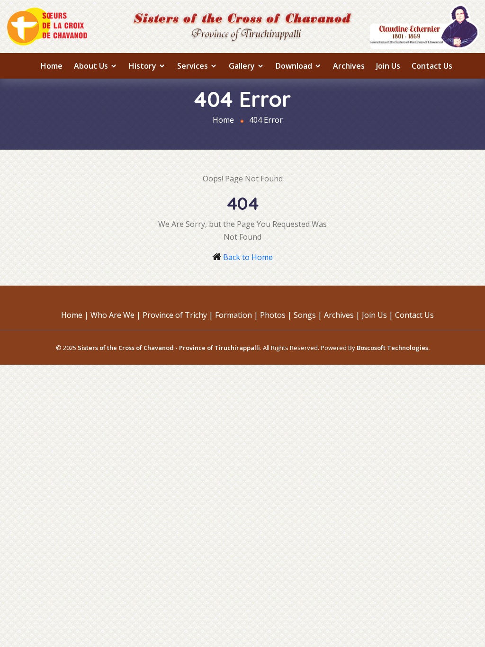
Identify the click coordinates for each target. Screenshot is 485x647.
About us (92, 66)
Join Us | (377, 315)
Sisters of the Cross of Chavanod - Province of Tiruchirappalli (169, 347)
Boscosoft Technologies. (393, 347)
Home (52, 66)
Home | (75, 315)
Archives (349, 66)
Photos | (276, 315)
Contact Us (432, 66)
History (143, 66)
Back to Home (248, 257)
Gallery (243, 66)
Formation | (236, 315)
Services (193, 66)
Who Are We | (115, 315)
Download (295, 66)
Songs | (308, 315)
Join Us (388, 66)
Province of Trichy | (178, 315)
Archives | (342, 315)
